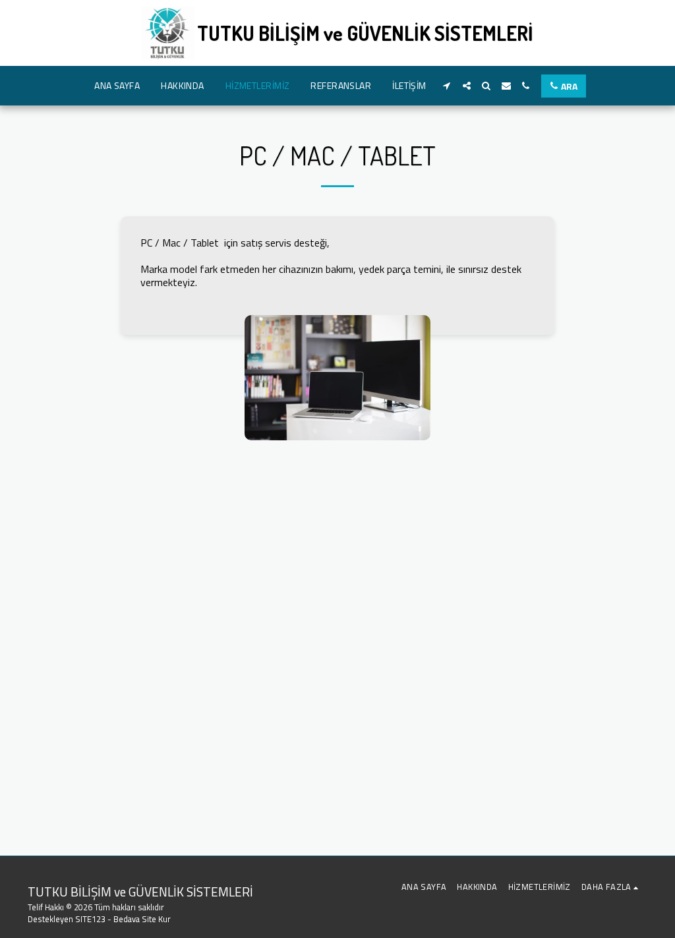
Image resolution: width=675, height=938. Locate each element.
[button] (447, 85)
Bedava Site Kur (142, 918)
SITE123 (90, 918)
